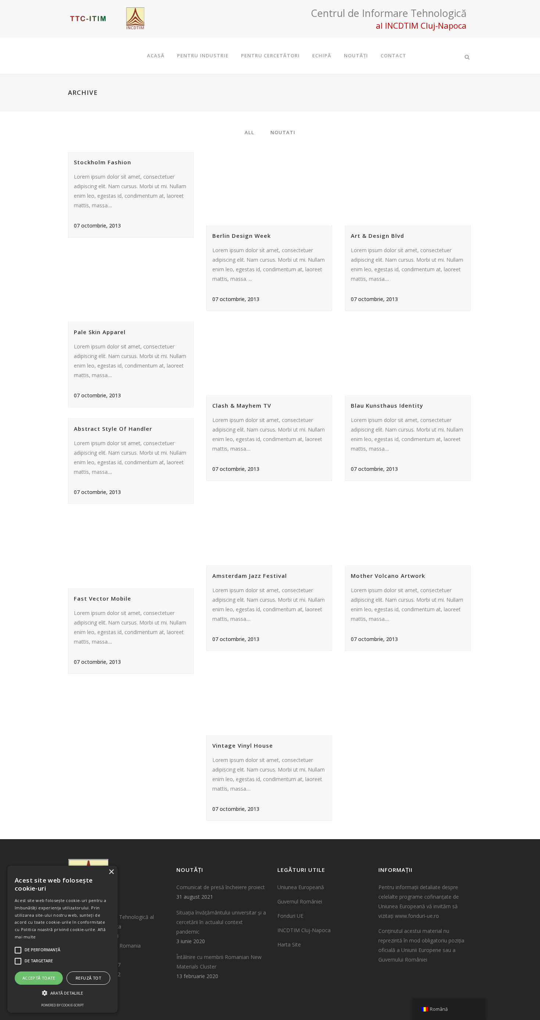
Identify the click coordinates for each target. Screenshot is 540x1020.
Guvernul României (299, 901)
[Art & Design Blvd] (409, 188)
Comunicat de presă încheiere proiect (220, 887)
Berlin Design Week (241, 235)
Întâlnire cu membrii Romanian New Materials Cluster (219, 961)
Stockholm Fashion (102, 162)
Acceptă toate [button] (38, 978)
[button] (62, 993)
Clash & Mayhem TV (241, 405)
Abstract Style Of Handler (113, 428)
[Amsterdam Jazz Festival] (270, 528)
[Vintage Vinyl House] (270, 698)
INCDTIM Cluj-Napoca (304, 930)
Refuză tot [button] (88, 978)
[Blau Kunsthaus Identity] (409, 358)
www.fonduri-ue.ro (417, 915)
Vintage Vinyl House (242, 745)
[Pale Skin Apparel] (132, 285)
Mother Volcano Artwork (388, 575)
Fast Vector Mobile (102, 598)
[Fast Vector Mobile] (132, 551)
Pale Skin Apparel (100, 332)
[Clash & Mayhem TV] (270, 358)
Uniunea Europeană (300, 887)
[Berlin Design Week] (270, 188)
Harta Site (289, 944)
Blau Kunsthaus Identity (387, 405)
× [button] (111, 872)
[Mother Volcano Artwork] (409, 528)
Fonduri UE (290, 915)
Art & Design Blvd (377, 235)
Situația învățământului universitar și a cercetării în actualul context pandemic (221, 922)
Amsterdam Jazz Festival (249, 575)
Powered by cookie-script (62, 1005)
